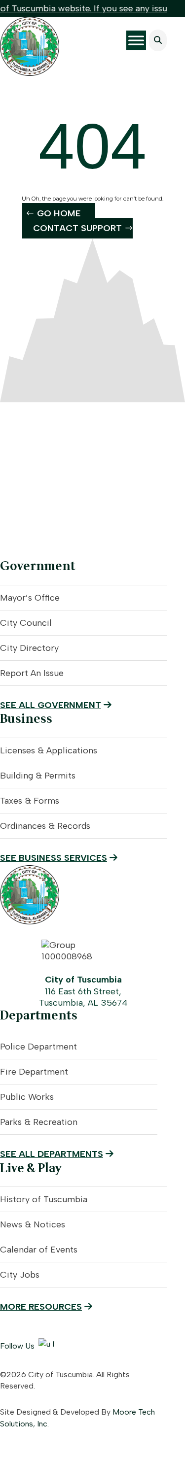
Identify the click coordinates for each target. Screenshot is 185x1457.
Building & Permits (37, 775)
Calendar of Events (38, 1249)
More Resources (41, 1306)
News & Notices (32, 1224)
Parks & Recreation (38, 1122)
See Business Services (53, 857)
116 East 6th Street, (83, 991)
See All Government (50, 705)
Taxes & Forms (29, 800)
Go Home (58, 213)
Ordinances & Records (45, 825)
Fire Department (34, 1071)
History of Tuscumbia (43, 1199)
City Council (26, 622)
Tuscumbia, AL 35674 (83, 1002)
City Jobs (19, 1274)
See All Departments (51, 1154)
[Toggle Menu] (136, 40)
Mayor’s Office (30, 597)
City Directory (29, 648)
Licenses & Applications (48, 750)
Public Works (27, 1096)
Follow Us (17, 1346)
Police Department (38, 1046)
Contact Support (77, 228)
